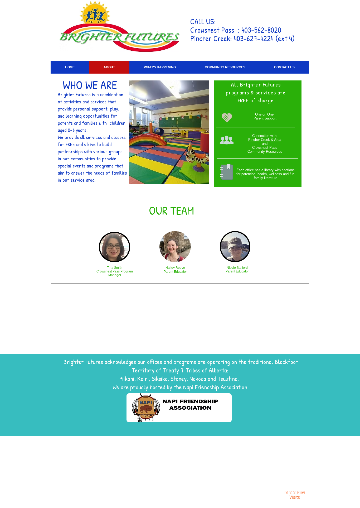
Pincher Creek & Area (264, 140)
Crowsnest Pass (264, 148)
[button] (159, 67)
